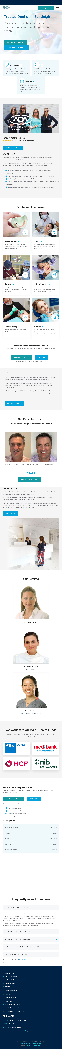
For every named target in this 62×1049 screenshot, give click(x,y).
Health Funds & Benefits (12, 1004)
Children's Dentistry (11, 990)
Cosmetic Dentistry (11, 976)
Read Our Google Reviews (13, 148)
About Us (7, 994)
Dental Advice (9, 1001)
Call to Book (41, 357)
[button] (27, 473)
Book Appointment (46, 8)
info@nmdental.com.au (14, 1027)
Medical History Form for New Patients (17, 1011)
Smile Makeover (10, 983)
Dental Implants (9, 980)
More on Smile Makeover (14, 403)
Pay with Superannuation (12, 1008)
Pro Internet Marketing (34, 1045)
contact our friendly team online (39, 960)
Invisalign (8, 987)
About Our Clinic (10, 513)
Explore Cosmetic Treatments (29, 479)
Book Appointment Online (15, 42)
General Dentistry (10, 973)
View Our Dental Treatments (16, 47)
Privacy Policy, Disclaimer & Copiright (31, 1043)
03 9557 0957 (34, 799)
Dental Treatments (10, 998)
